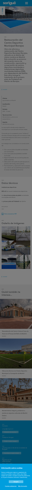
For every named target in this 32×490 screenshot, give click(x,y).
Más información (22, 486)
